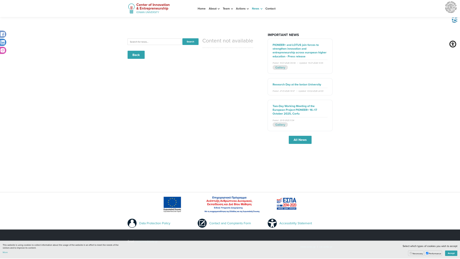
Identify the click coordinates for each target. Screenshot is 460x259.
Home (202, 8)
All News (300, 139)
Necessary (418, 253)
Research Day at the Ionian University (297, 84)
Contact (270, 8)
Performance (435, 253)
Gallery (280, 67)
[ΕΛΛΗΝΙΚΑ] (454, 19)
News (255, 8)
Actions (241, 8)
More (5, 252)
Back (136, 55)
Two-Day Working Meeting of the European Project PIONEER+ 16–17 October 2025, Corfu (295, 110)
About (213, 8)
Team (226, 8)
